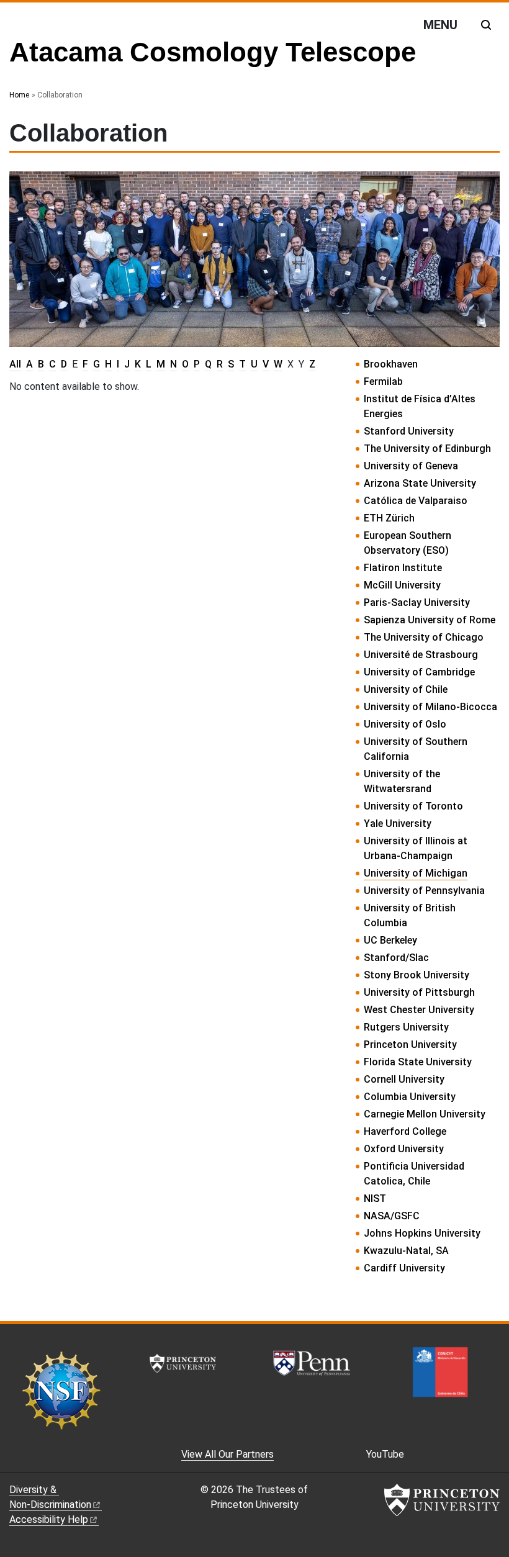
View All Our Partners (227, 1454)
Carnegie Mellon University (424, 1114)
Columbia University (410, 1097)
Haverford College (405, 1131)
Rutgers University (406, 1027)
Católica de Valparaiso (415, 501)
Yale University (397, 823)
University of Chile (406, 689)
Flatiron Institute (403, 568)
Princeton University (410, 1044)
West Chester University (419, 1010)
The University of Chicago (424, 637)
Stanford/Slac (396, 958)
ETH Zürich (389, 518)
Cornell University (404, 1079)
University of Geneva (411, 466)
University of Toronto (413, 806)
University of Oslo (405, 724)
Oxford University (404, 1149)
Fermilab (383, 381)
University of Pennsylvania (424, 890)
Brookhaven (391, 364)
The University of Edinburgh (427, 448)
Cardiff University (404, 1268)
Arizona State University (420, 483)
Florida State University (418, 1062)
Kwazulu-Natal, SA (406, 1251)
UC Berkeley (390, 940)
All (15, 364)
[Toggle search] (486, 24)
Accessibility (48, 1519)
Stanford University (409, 431)
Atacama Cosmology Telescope (212, 52)
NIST (375, 1198)
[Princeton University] (442, 1500)
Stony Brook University (416, 975)
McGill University (402, 585)
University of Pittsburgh (419, 992)
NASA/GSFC (392, 1216)
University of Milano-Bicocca (430, 707)
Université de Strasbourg (421, 655)
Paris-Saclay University (417, 602)
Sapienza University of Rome (429, 620)
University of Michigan (415, 873)
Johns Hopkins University (422, 1233)
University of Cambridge (419, 672)
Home (19, 95)
